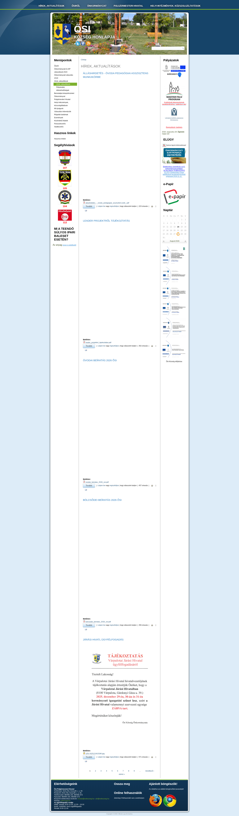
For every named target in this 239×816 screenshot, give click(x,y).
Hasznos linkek (60, 139)
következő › (150, 771)
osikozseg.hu (65, 801)
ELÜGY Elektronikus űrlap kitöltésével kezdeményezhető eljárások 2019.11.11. (174, 174)
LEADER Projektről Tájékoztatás (106, 220)
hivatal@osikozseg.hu (86, 799)
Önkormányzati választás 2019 (63, 76)
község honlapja (94, 31)
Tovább (90, 206)
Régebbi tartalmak (61, 115)
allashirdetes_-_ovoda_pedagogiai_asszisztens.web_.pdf (107, 203)
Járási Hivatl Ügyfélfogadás (103, 639)
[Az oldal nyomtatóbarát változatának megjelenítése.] (152, 206)
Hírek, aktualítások (61, 81)
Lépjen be (101, 206)
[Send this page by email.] (86, 210)
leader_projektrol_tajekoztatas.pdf (98, 343)
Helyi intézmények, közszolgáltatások (175, 6)
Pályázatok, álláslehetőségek (62, 88)
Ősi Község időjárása (174, 361)
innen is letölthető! (69, 245)
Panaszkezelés (60, 124)
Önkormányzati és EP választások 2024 (62, 70)
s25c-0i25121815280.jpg (95, 754)
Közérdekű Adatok (61, 121)
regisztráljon (114, 206)
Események (58, 118)
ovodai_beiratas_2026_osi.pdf (97, 482)
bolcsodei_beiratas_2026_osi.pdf (98, 622)
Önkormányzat (96, 6)
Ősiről (76, 6)
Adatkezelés (58, 127)
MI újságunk (58, 108)
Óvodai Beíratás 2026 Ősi (100, 360)
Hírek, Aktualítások (51, 6)
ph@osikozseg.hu (102, 799)
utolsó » (122, 774)
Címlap (83, 60)
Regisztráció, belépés (174, 127)
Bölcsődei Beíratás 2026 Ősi (102, 500)
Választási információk (62, 112)
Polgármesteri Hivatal (128, 6)
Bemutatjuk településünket (64, 93)
